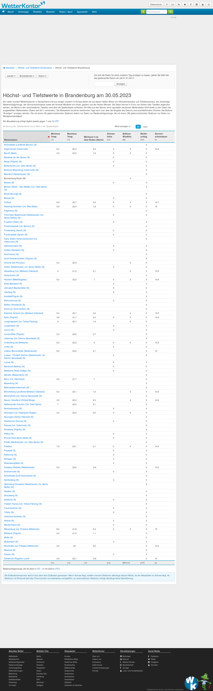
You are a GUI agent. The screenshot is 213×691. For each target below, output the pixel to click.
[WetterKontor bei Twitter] (185, 4)
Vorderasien (69, 673)
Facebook (155, 656)
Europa (67, 656)
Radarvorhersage (16, 665)
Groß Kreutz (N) (11, 254)
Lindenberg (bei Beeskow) (16, 342)
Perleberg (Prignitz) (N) (14, 429)
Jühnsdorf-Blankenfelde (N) (16, 287)
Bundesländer (26, 75)
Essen (39, 670)
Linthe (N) (8, 346)
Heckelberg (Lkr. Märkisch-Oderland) (21, 271)
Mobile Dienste (129, 662)
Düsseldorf (41, 668)
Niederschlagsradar (16, 662)
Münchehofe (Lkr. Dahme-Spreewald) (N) (23, 395)
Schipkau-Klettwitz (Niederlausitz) (19, 467)
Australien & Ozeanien (73, 685)
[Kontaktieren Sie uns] (173, 4)
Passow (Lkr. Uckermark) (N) (17, 425)
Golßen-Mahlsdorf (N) (14, 250)
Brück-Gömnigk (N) (13, 193)
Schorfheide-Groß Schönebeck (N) (20, 475)
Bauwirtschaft (128, 665)
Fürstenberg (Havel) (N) (15, 230)
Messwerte (13, 676)
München (40, 682)
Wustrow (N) (10, 550)
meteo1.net (96, 659)
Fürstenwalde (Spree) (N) (16, 234)
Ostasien (67, 682)
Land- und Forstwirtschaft (133, 670)
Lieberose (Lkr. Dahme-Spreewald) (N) (22, 338)
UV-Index (12, 685)
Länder (10, 75)
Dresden (40, 665)
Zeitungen (127, 656)
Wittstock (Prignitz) (12, 533)
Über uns (96, 656)
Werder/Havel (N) (12, 524)
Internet (126, 659)
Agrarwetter (82, 11)
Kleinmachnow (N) (12, 300)
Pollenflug (13, 682)
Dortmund (40, 662)
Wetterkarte (13, 656)
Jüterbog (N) (10, 292)
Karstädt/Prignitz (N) (13, 296)
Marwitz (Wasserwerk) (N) (16, 374)
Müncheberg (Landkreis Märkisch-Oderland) (24, 391)
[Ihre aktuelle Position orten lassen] (143, 12)
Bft (138, 126)
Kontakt (95, 670)
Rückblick (37, 11)
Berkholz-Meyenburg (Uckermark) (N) (21, 169)
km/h (127, 562)
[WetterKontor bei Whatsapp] (209, 4)
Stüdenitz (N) (10, 499)
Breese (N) (9, 182)
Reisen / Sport (65, 11)
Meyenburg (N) (11, 383)
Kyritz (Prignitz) (11, 317)
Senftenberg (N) (11, 479)
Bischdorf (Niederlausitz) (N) (17, 174)
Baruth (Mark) (10, 153)
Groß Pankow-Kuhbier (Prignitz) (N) (20, 258)
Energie (126, 668)
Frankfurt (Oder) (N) (13, 221)
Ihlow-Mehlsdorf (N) (13, 283)
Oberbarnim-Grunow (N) (15, 421)
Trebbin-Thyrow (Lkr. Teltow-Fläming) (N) (23, 503)
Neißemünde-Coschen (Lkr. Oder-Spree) (22, 404)
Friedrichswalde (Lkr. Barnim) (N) (19, 226)
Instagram (155, 662)
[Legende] (166, 4)
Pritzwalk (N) (10, 450)
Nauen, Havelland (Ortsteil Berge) (19, 400)
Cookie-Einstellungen (100, 668)
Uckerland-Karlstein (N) (15, 516)
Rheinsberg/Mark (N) (13, 463)
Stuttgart (40, 685)
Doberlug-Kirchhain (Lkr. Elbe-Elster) (21, 206)
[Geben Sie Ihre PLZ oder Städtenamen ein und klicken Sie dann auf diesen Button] (170, 12)
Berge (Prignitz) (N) (13, 161)
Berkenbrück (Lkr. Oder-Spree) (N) (20, 165)
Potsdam (8, 446)
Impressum (96, 662)
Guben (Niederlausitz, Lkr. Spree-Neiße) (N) (24, 266)
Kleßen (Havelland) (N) (14, 304)
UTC (57, 121)
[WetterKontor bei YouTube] (202, 4)
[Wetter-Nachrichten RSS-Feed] (179, 4)
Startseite (9, 67)
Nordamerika (69, 665)
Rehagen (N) (10, 458)
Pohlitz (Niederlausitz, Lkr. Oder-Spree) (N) (23, 442)
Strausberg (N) (11, 495)
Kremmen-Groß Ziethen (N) (17, 308)
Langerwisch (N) (11, 325)
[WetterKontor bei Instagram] (196, 4)
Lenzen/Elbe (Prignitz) (14, 334)
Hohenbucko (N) (11, 275)
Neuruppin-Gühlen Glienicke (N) (18, 416)
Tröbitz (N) (9, 512)
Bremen (40, 659)
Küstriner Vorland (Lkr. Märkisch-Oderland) (23, 313)
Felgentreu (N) (11, 210)
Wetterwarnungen (16, 670)
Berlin (39, 656)
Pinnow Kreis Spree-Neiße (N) (18, 437)
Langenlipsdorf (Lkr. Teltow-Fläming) (21, 321)
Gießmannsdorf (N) (13, 245)
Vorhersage (23, 11)
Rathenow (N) (10, 454)
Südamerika (69, 670)
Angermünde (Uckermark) (16, 148)
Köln (38, 679)
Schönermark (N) (12, 471)
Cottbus (7, 202)
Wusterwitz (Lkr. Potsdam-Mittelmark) (21, 545)
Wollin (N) (8, 537)
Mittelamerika (69, 668)
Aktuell (11, 11)
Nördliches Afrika (71, 659)
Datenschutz (156, 4)
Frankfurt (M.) (42, 673)
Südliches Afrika (70, 662)
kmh (145, 126)
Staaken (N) (9, 491)
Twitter (153, 659)
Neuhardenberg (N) (13, 408)
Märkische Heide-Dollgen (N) (17, 370)
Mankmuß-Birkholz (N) (14, 366)
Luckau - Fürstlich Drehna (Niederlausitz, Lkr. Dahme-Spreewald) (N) (24, 356)
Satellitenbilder (15, 679)
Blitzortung (13, 673)
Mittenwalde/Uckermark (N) (16, 387)
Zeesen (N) (9, 554)
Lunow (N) (9, 362)
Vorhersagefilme (15, 668)
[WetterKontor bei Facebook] (190, 4)
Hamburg (40, 676)
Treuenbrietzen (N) (12, 508)
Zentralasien (69, 676)
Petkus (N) (9, 433)
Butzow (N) (9, 198)
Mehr (94, 11)
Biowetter (50, 11)
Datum (42, 75)
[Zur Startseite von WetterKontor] (3, 12)
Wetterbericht (14, 659)
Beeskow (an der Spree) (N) (17, 157)
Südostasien (69, 679)
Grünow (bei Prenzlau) (14, 262)
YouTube (154, 665)
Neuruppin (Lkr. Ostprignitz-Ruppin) (20, 412)
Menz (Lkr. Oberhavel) (14, 379)
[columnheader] (26, 136)
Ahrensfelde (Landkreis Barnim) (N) (20, 144)
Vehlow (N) (9, 520)
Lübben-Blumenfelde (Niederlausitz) (20, 350)
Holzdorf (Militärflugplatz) (15, 279)
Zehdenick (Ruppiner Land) (16, 558)
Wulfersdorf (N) (11, 541)
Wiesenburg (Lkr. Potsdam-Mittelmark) (21, 529)
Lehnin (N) (9, 329)
